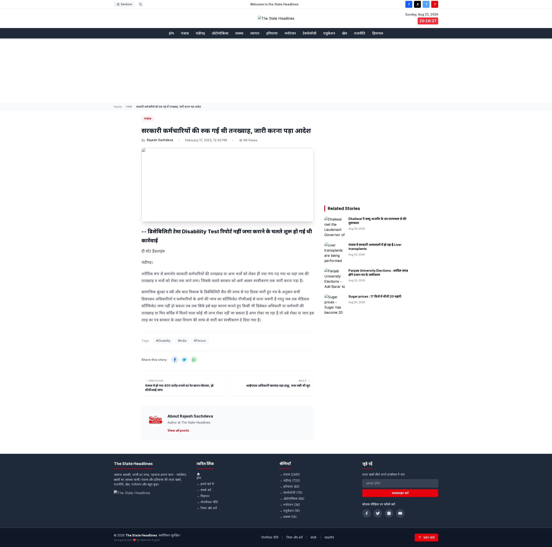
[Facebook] (366, 513)
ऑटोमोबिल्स (220, 33)
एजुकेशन (329, 33)
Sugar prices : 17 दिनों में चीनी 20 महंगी (374, 296)
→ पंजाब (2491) (289, 474)
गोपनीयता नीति (269, 537)
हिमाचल (377, 33)
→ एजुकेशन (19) (289, 510)
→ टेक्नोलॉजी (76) (291, 492)
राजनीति (359, 33)
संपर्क (313, 537)
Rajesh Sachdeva (160, 140)
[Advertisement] (276, 71)
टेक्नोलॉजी (309, 33)
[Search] (140, 4)
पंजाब (185, 33)
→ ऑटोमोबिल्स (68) (291, 498)
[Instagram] (389, 513)
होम (171, 33)
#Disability (163, 340)
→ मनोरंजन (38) (289, 504)
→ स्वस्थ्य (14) (288, 517)
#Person (200, 340)
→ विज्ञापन (203, 496)
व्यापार (254, 33)
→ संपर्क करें (204, 490)
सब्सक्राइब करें (400, 493)
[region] (367, 153)
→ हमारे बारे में (205, 484)
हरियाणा (272, 33)
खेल (344, 33)
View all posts (178, 430)
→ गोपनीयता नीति (207, 502)
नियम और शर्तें (294, 537)
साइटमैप (329, 537)
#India (182, 340)
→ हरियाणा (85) (289, 486)
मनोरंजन (290, 33)
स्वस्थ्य (239, 33)
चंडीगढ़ (200, 33)
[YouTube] (400, 513)
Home (118, 106)
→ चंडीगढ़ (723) (289, 480)
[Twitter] (377, 513)
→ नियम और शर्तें (207, 508)
